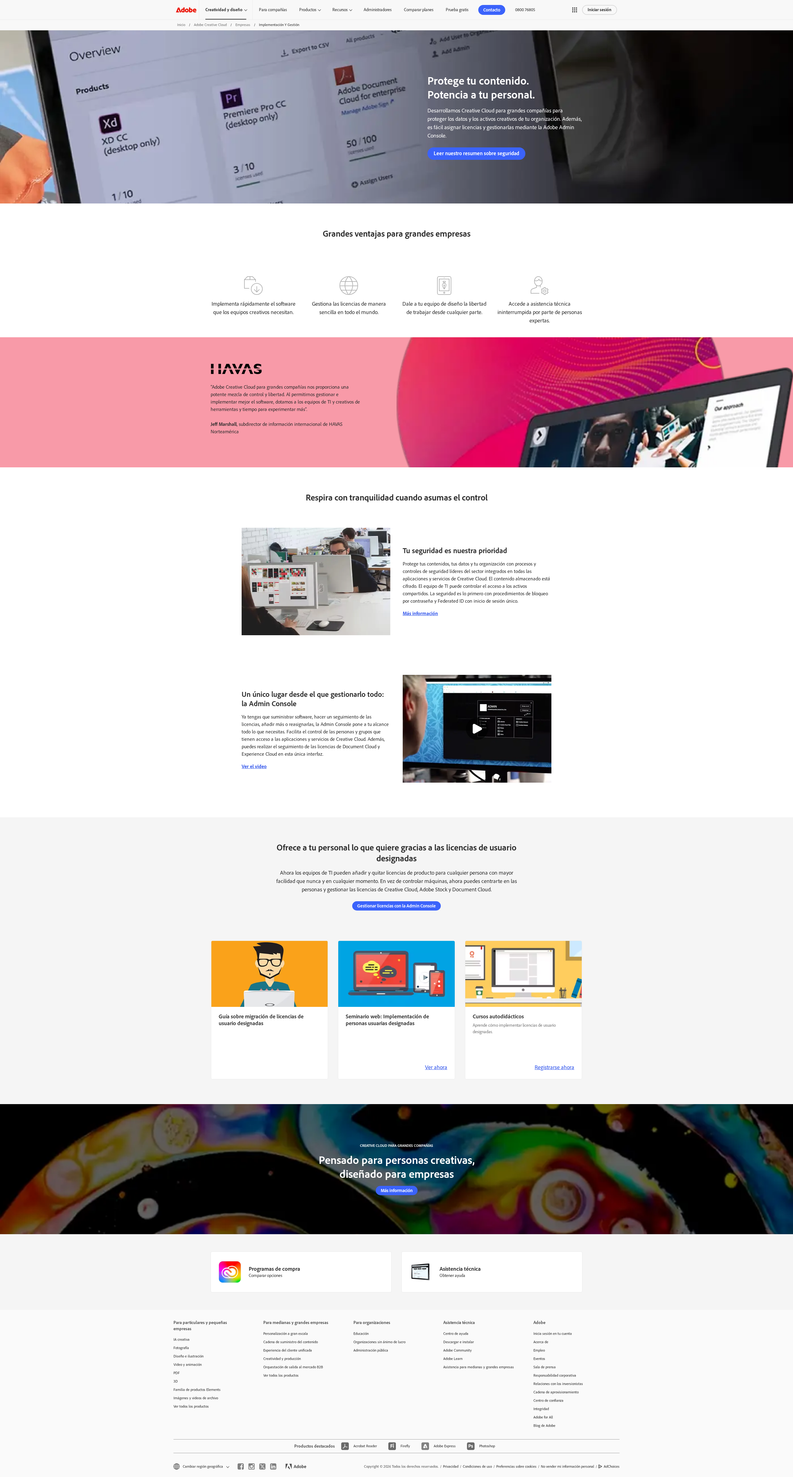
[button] (575, 10)
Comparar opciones (265, 1275)
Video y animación (187, 1364)
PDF (176, 1373)
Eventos (539, 1359)
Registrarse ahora (554, 1067)
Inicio (181, 25)
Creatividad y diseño (224, 9)
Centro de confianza (548, 1400)
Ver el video (254, 766)
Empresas (242, 25)
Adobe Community (457, 1350)
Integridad (541, 1409)
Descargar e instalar (458, 1342)
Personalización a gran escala (285, 1333)
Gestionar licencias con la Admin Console (396, 906)
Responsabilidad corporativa (554, 1375)
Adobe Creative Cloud (210, 25)
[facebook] (241, 1466)
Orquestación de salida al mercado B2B (293, 1367)
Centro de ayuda (455, 1333)
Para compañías (273, 9)
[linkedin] (273, 1466)
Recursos (340, 9)
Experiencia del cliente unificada (287, 1350)
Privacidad (450, 1466)
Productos (307, 9)
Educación (361, 1333)
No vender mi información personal (567, 1466)
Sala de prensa (544, 1367)
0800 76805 (525, 9)
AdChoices (612, 1466)
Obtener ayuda (452, 1275)
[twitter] (262, 1466)
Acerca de (540, 1342)
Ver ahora (436, 1067)
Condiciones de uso (477, 1466)
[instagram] (251, 1466)
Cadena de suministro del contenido (290, 1342)
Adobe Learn (452, 1359)
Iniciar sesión (599, 9)
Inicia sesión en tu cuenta (552, 1333)
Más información (420, 613)
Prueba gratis (457, 9)
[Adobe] (186, 10)
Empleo (539, 1350)
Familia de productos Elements (197, 1389)
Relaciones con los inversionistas (558, 1384)
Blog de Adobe (544, 1425)
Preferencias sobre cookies (516, 1466)
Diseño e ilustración (188, 1356)
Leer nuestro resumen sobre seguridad (476, 153)
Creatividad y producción (282, 1359)
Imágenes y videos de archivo (195, 1398)
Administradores (378, 9)
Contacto (491, 10)
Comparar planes (418, 9)
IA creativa (181, 1339)
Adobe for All (543, 1417)
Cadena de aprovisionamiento (556, 1392)
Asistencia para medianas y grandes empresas (478, 1367)
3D (175, 1381)
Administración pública (370, 1350)
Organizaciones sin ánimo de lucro (379, 1342)
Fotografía (181, 1348)
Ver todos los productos (191, 1406)
